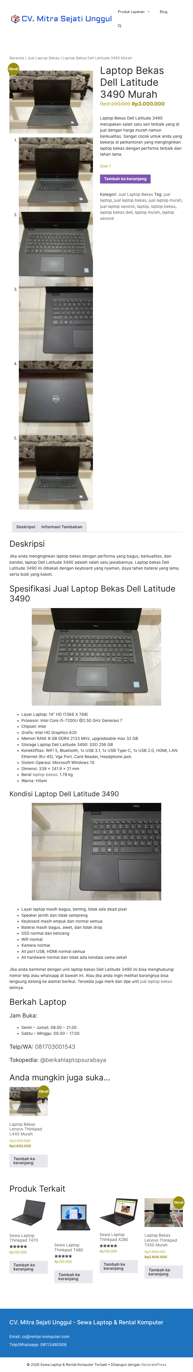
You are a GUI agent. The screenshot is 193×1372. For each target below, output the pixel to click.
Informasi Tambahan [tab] (61, 526)
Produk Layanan (131, 11)
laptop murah (147, 212)
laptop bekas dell (116, 212)
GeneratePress (153, 1364)
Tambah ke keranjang (125, 178)
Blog (163, 11)
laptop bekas (163, 206)
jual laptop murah (165, 200)
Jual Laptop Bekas (43, 58)
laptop (143, 206)
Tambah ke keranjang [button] (24, 1160)
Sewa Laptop (94, 1322)
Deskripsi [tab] (25, 526)
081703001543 (55, 1046)
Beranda (16, 58)
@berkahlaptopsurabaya (73, 1060)
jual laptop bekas (130, 200)
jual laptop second (117, 206)
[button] (119, 26)
